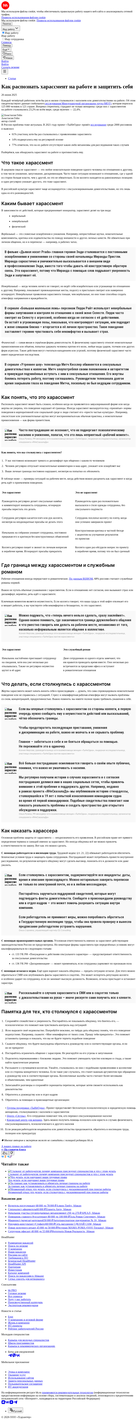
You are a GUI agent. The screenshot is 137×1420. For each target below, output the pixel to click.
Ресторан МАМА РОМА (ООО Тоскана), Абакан (85, 1227)
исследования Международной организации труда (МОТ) (78, 103)
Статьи (12, 78)
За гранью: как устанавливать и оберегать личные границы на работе (47, 1186)
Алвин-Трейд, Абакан (68, 1205)
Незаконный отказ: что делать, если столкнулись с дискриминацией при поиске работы (58, 1192)
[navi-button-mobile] (4, 71)
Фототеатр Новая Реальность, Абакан (73, 1231)
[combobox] (15, 1410)
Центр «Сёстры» (16, 1115)
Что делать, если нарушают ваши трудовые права (36, 1180)
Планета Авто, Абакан (58, 1209)
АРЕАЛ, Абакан (90, 1213)
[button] (5, 61)
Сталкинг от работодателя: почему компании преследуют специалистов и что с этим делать (60, 1174)
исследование (98, 124)
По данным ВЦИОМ (81, 578)
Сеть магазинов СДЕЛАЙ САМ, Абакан (78, 1224)
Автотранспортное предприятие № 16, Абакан (79, 1220)
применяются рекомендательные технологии (67, 1392)
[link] (7, 53)
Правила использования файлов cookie (59, 20)
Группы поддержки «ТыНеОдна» (26, 1107)
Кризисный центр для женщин (24, 1119)
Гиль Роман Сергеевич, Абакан (87, 1216)
